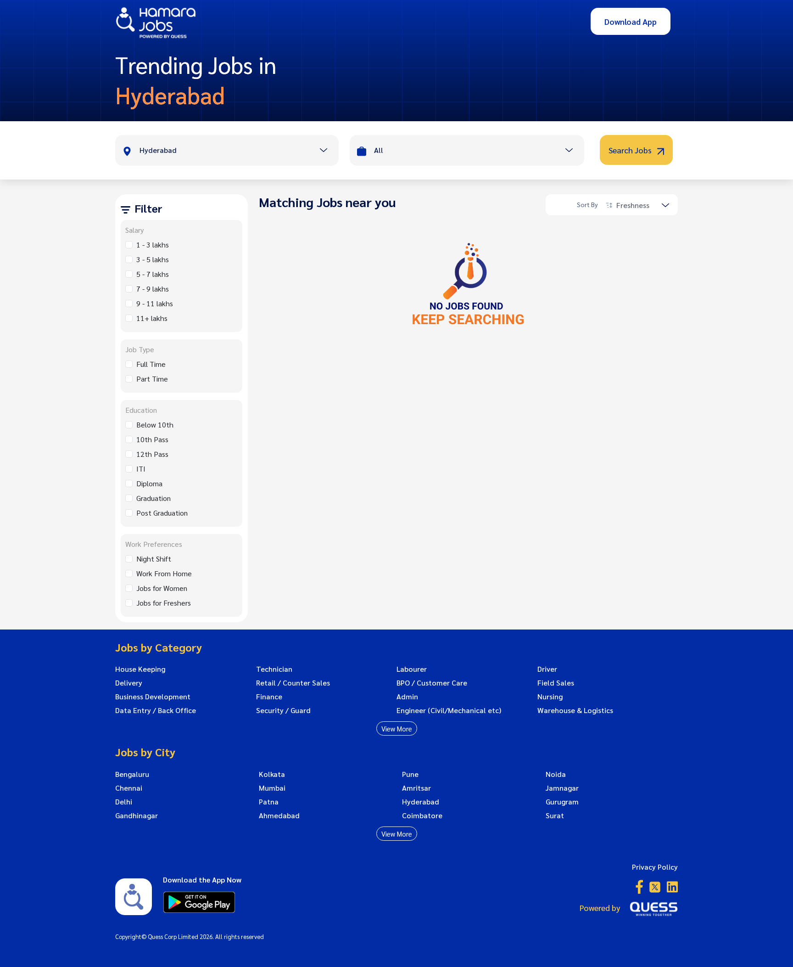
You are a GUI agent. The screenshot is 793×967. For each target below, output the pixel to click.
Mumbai (272, 788)
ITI (140, 468)
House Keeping (140, 669)
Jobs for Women (161, 588)
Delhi (123, 801)
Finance (269, 696)
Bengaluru (132, 774)
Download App (630, 21)
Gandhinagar (136, 815)
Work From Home (164, 573)
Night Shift (153, 558)
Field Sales (555, 682)
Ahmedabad (279, 815)
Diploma (149, 483)
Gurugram (562, 801)
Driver (547, 669)
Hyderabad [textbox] (158, 150)
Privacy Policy (655, 866)
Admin (407, 696)
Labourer (411, 669)
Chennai (128, 788)
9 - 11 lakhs (154, 303)
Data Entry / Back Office (155, 710)
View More (396, 728)
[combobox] (239, 151)
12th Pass (152, 454)
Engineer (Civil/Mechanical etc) (448, 710)
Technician (274, 669)
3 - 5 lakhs (152, 259)
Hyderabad (420, 801)
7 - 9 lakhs (152, 288)
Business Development (152, 696)
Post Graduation (162, 512)
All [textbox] (378, 150)
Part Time (152, 378)
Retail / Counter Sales (293, 682)
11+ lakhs (152, 318)
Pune (410, 774)
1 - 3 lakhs (152, 244)
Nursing (550, 696)
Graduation (153, 498)
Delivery (128, 682)
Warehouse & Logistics (575, 710)
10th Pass (152, 439)
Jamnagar (562, 788)
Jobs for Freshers (163, 602)
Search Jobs (631, 150)
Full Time (151, 364)
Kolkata (272, 774)
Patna (269, 801)
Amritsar (416, 788)
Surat (555, 815)
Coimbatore (422, 815)
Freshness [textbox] (632, 205)
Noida (556, 774)
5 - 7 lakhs (152, 274)
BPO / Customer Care (431, 682)
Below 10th (154, 424)
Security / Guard (283, 710)
